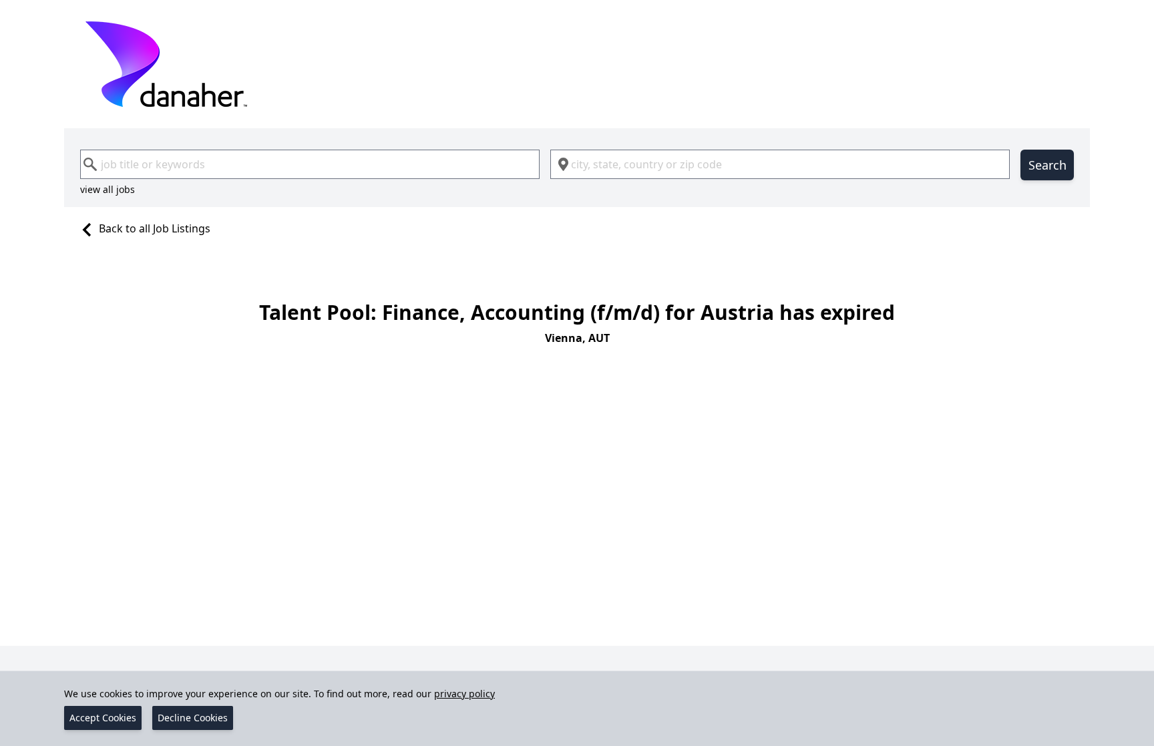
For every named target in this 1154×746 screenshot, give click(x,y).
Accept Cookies (102, 717)
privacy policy (464, 693)
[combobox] (310, 164)
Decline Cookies (193, 717)
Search (1047, 165)
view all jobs (107, 189)
